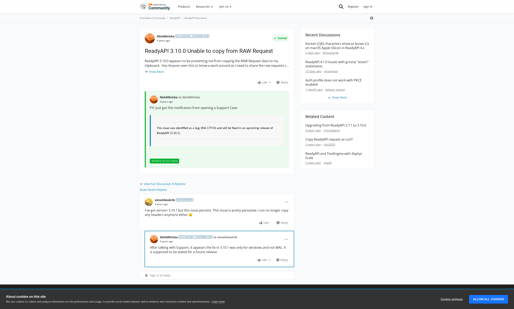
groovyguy (331, 71)
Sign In (367, 6)
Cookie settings (452, 299)
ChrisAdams (332, 130)
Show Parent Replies (153, 190)
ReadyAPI (175, 18)
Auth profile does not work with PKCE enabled (333, 82)
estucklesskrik (165, 200)
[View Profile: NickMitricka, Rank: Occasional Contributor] (150, 38)
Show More (156, 72)
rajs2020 (329, 144)
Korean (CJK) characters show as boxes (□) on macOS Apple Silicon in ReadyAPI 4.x (337, 46)
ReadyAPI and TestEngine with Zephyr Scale (333, 156)
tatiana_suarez (335, 89)
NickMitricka (165, 36)
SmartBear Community (152, 18)
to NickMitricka (189, 97)
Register (353, 6)
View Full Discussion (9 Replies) (165, 184)
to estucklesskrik (225, 237)
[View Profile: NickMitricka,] (154, 99)
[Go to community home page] (155, 6)
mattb (328, 163)
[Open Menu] (371, 18)
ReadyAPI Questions (196, 18)
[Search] (341, 6)
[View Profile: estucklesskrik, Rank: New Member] (149, 202)
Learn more (218, 301)
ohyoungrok (331, 53)
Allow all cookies (488, 299)
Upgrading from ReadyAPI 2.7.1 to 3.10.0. (336, 125)
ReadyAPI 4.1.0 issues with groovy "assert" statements (337, 64)
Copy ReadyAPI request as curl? (329, 139)
